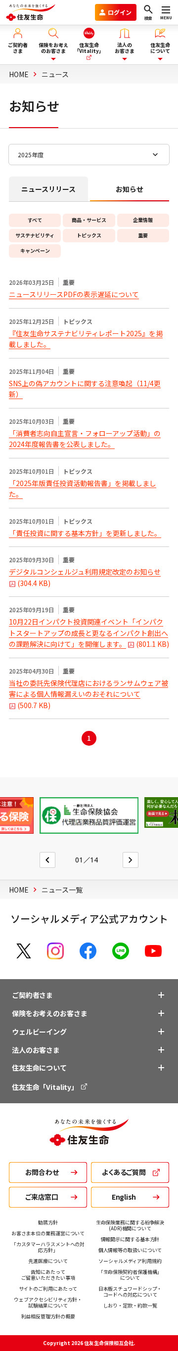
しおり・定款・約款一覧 (130, 1305)
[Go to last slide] (47, 860)
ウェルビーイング (39, 1031)
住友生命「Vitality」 (46, 1087)
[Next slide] (130, 860)
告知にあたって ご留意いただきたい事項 (48, 1274)
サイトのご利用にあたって (48, 1288)
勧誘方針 (48, 1222)
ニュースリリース (48, 189)
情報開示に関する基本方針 (130, 1239)
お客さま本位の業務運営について (48, 1233)
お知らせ (129, 189)
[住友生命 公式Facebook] (88, 951)
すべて (35, 220)
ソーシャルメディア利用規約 (130, 1260)
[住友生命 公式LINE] (120, 951)
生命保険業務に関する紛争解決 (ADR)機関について (130, 1225)
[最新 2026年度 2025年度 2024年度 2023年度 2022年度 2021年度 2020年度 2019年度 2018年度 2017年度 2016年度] (89, 154)
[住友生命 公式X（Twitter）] (23, 951)
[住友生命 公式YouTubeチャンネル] (153, 951)
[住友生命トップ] (89, 1141)
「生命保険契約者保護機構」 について (130, 1274)
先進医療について (47, 1260)
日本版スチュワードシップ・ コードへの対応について (130, 1291)
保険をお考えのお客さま (49, 1013)
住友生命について (39, 1068)
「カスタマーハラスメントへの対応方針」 (48, 1247)
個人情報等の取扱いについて (130, 1250)
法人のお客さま (36, 1050)
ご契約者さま (32, 995)
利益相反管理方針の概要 (48, 1316)
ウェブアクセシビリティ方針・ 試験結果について (48, 1302)
